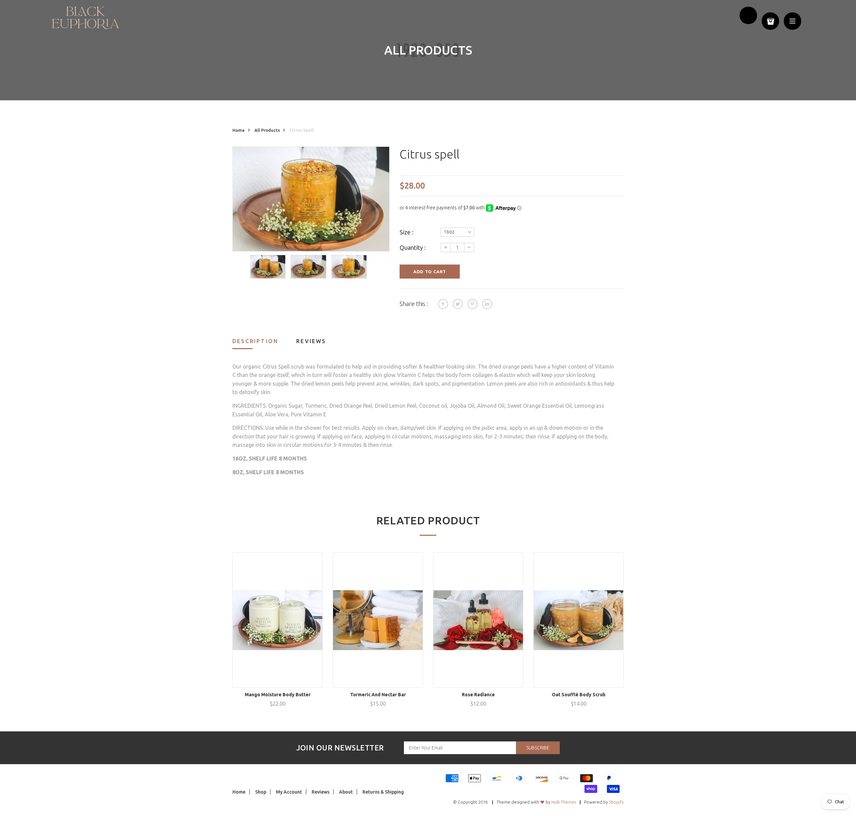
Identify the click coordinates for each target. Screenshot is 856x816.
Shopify (616, 802)
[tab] (263, 343)
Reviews (320, 792)
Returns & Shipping (383, 792)
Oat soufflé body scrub (579, 694)
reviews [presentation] (311, 341)
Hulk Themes (563, 802)
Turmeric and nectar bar (378, 694)
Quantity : (413, 247)
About (346, 792)
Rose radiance (478, 694)
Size (405, 232)
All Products (267, 130)
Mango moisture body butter (278, 694)
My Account (289, 792)
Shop (260, 792)
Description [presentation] (255, 341)
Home (238, 130)
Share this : (414, 303)
